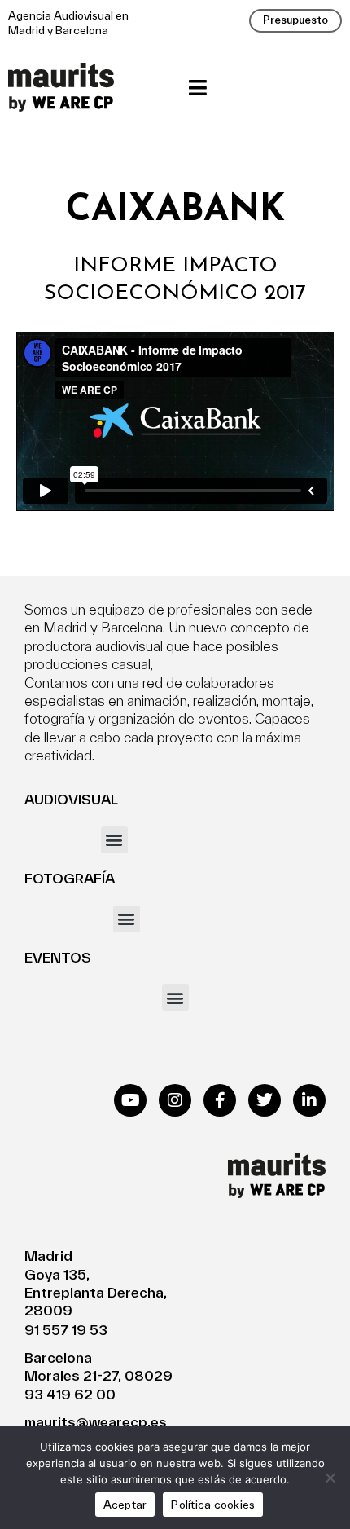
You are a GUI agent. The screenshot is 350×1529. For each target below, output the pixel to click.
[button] (197, 87)
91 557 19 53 (65, 1329)
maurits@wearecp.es (95, 1422)
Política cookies (213, 1504)
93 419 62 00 (70, 1394)
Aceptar (125, 1504)
